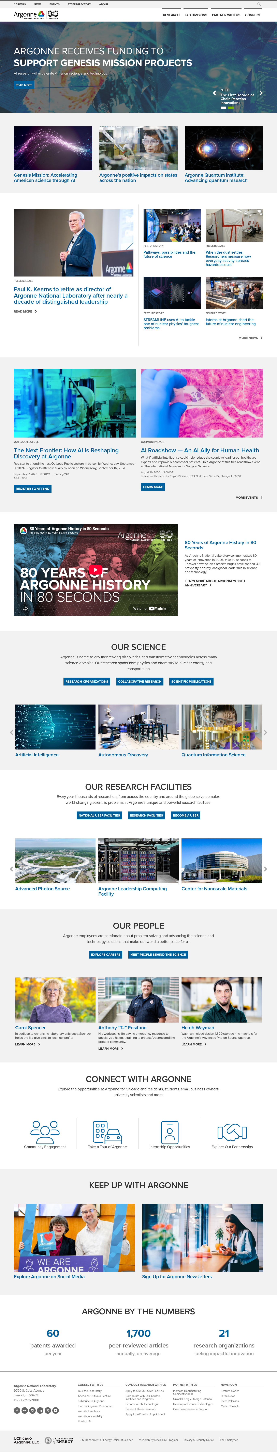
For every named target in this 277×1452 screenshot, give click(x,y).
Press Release (23, 281)
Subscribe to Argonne (91, 1401)
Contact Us (84, 1421)
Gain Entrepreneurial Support (190, 1409)
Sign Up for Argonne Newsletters (177, 1276)
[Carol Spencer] (55, 1000)
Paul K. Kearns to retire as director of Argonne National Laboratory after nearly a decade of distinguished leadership (71, 295)
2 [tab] (231, 108)
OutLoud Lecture (26, 442)
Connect (253, 15)
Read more (23, 311)
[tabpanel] (238, 99)
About (103, 4)
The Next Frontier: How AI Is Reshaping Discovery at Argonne (66, 453)
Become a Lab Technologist (142, 1404)
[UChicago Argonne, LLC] (26, 1440)
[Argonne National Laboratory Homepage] (36, 14)
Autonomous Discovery (123, 754)
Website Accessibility (90, 1416)
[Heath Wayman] (221, 1000)
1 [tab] (223, 108)
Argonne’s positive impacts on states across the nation (138, 177)
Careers (20, 4)
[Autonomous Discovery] (138, 727)
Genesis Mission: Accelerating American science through (45, 177)
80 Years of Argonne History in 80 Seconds (220, 545)
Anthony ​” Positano (122, 1027)
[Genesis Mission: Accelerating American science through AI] (53, 149)
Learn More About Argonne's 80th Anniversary (215, 583)
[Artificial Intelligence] (55, 727)
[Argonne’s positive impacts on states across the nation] (138, 149)
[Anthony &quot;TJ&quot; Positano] (138, 1000)
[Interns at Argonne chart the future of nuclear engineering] (234, 293)
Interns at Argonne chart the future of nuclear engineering (231, 322)
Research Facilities (146, 815)
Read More (24, 85)
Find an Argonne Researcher (95, 1406)
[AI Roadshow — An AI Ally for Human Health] (202, 403)
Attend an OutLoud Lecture (94, 1396)
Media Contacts (230, 1406)
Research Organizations (86, 681)
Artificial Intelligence (36, 754)
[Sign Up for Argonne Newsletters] (202, 1239)
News (37, 4)
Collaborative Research (139, 681)
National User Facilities (99, 815)
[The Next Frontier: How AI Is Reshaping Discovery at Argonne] (75, 403)
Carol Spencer (30, 1027)
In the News (228, 1396)
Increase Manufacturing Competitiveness (187, 1392)
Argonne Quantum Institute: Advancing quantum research (216, 177)
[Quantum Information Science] (221, 727)
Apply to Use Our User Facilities (145, 1391)
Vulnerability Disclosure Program (158, 1440)
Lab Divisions (196, 15)
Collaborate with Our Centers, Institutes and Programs (143, 1397)
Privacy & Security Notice (199, 1440)
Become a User (186, 815)
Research (171, 15)
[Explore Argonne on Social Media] (74, 1239)
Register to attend (32, 488)
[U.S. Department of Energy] (58, 1440)
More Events (247, 497)
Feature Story (154, 246)
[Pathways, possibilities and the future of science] (172, 225)
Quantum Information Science (213, 754)
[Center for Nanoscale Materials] (221, 861)
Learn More (153, 486)
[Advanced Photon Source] (55, 861)
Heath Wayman (197, 1027)
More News (248, 337)
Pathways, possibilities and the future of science (169, 254)
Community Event (153, 442)
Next (261, 93)
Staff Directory (79, 4)
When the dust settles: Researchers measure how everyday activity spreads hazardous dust (228, 258)
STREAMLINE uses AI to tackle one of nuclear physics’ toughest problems (171, 324)
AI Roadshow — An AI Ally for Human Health (200, 450)
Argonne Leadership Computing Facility (132, 891)
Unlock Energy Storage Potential (192, 1399)
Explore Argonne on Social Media (49, 1276)
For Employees (229, 1440)
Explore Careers (105, 954)
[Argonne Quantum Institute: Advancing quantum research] (224, 149)
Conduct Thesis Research (141, 1409)
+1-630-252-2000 (26, 1400)
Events (54, 4)
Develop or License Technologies (193, 1404)
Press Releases (229, 1401)
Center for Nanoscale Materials (214, 888)
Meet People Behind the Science (158, 954)
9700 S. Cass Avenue (29, 1390)
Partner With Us (226, 15)
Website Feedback (89, 1411)
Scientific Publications (191, 681)
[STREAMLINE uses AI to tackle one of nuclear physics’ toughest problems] (172, 293)
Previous (215, 93)
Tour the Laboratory (89, 1391)
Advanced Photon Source (42, 888)
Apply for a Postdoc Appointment (145, 1414)
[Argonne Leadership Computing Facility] (138, 861)
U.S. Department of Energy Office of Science (106, 1440)
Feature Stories (230, 1391)
